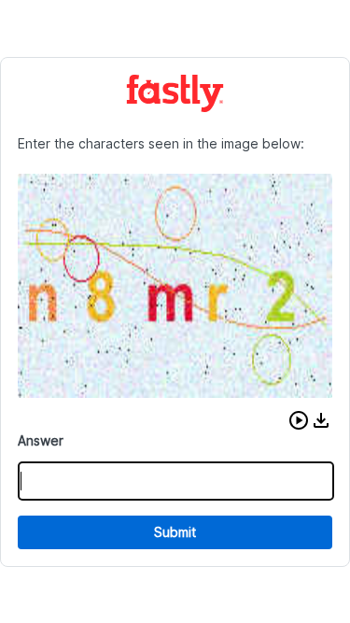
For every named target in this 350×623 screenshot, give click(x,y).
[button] (298, 420)
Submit (175, 532)
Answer (40, 440)
